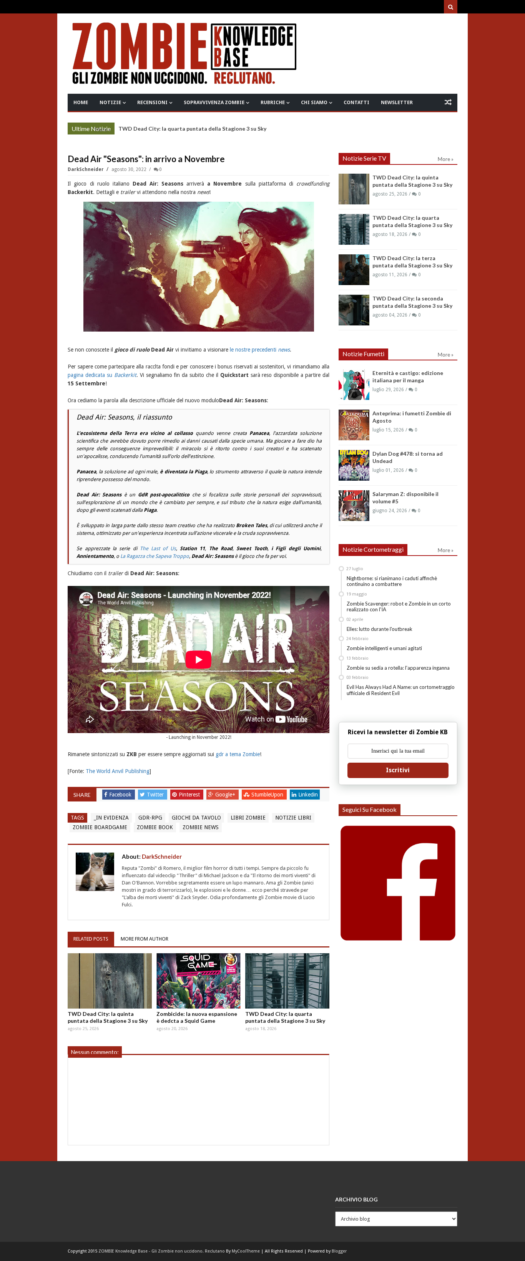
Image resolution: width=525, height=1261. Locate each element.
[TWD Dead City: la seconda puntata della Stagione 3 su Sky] (354, 310)
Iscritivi (398, 770)
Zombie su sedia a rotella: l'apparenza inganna (398, 668)
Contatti (356, 102)
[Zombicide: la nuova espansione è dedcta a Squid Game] (198, 981)
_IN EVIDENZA (111, 818)
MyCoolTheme (246, 1251)
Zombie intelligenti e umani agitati (384, 648)
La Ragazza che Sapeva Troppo (154, 556)
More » (103, 129)
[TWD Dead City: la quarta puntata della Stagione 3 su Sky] (287, 981)
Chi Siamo (314, 102)
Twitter (156, 794)
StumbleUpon (268, 794)
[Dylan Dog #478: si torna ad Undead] (354, 465)
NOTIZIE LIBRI (293, 818)
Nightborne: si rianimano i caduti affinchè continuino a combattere (392, 581)
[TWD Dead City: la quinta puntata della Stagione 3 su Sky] (110, 981)
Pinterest (190, 794)
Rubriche (273, 102)
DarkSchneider (86, 169)
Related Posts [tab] (90, 939)
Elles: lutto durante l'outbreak (379, 629)
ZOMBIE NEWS (201, 827)
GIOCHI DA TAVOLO (196, 818)
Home (80, 102)
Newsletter (397, 102)
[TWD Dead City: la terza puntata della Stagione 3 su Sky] (354, 269)
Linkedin (308, 794)
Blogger (339, 1251)
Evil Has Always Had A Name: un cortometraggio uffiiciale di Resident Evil (401, 690)
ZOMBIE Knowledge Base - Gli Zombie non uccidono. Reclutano (161, 1251)
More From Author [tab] (144, 939)
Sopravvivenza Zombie (214, 102)
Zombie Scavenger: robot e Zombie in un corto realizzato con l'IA (399, 607)
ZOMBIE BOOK (155, 827)
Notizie (110, 102)
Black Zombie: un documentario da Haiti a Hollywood (186, 128)
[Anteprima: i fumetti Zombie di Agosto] (354, 425)
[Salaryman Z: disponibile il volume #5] (354, 505)
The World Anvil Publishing (118, 771)
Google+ (226, 794)
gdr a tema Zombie (238, 754)
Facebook (121, 794)
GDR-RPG (150, 818)
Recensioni (152, 102)
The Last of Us (158, 548)
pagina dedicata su (102, 375)
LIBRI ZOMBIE (248, 818)
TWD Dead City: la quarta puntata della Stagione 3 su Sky (285, 1017)
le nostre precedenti (260, 350)
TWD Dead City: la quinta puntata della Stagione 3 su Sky (108, 1017)
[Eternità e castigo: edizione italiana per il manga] (354, 384)
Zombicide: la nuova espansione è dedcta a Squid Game (196, 1017)
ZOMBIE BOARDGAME (100, 827)
